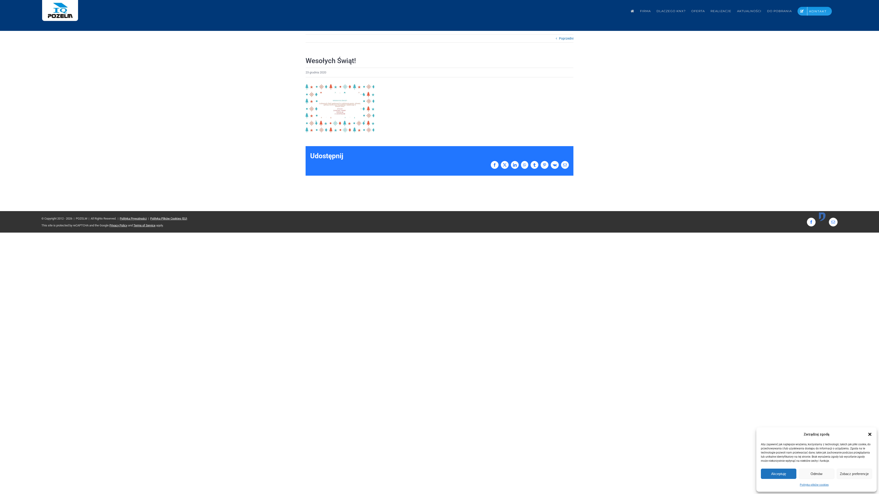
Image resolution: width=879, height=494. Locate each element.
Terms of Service (144, 225)
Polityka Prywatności (133, 218)
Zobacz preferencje (854, 474)
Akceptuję (778, 474)
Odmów (816, 474)
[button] (870, 434)
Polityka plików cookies (814, 484)
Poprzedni (566, 38)
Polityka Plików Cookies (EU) (168, 218)
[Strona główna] (632, 11)
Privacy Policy (118, 225)
